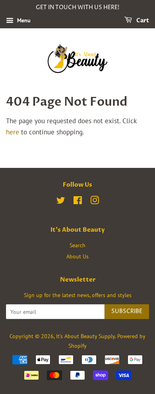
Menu (23, 20)
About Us (77, 256)
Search (77, 245)
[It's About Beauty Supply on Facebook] (77, 201)
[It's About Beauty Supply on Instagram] (94, 201)
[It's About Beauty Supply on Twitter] (60, 201)
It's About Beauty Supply (85, 336)
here (12, 132)
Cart (142, 20)
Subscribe (126, 311)
